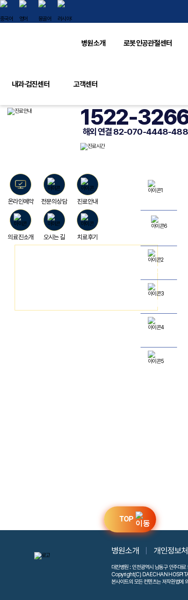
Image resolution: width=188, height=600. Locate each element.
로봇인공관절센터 (148, 43)
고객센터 (85, 84)
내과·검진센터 (31, 84)
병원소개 (93, 43)
